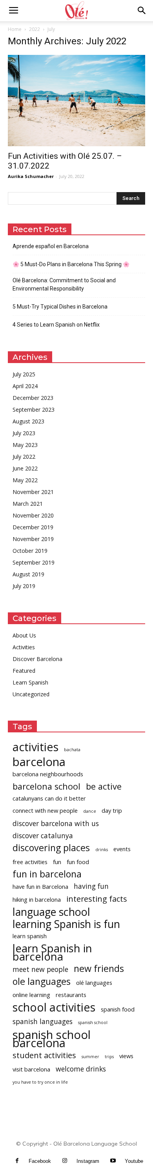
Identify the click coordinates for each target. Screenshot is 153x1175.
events (122, 849)
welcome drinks (81, 1069)
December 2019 (33, 527)
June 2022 (25, 468)
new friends (99, 968)
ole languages (42, 981)
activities (35, 747)
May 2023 (25, 445)
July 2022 (24, 456)
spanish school (92, 1022)
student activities (44, 1055)
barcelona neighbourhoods (48, 774)
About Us (24, 635)
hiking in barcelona (37, 899)
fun (57, 862)
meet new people (40, 969)
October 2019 (30, 550)
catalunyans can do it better (49, 798)
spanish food (118, 1009)
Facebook (40, 1161)
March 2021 (28, 503)
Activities (24, 647)
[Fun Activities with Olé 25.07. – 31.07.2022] (76, 100)
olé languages (94, 982)
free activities (30, 862)
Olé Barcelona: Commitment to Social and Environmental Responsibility (64, 284)
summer (90, 1056)
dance (89, 811)
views (126, 1056)
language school (51, 912)
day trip (112, 810)
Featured (24, 670)
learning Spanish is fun (66, 924)
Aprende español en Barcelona (51, 246)
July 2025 (24, 374)
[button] (142, 10)
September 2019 (34, 562)
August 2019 (28, 574)
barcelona (39, 762)
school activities (54, 1007)
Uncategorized (31, 694)
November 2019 (33, 539)
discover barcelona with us (56, 823)
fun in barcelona (47, 874)
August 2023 (28, 421)
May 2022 (25, 480)
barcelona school (46, 786)
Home (15, 29)
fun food (78, 862)
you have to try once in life (40, 1082)
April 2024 (25, 386)
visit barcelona (31, 1069)
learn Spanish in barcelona (52, 952)
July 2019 (24, 586)
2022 (34, 29)
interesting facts (96, 899)
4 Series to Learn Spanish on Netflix (56, 324)
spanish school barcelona (52, 1039)
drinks (101, 849)
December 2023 (33, 397)
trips (109, 1056)
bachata (72, 749)
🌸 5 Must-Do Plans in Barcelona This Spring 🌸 (71, 264)
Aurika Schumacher (31, 176)
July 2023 (24, 433)
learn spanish (30, 936)
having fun (91, 886)
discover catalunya (43, 836)
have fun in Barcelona (40, 886)
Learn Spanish (30, 682)
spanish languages (43, 1021)
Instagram (87, 1161)
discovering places (51, 848)
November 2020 (33, 515)
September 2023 (34, 409)
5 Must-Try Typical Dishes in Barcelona (60, 306)
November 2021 (33, 492)
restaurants (71, 995)
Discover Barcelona (37, 659)
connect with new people (45, 810)
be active (104, 786)
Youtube (134, 1161)
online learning (31, 995)
